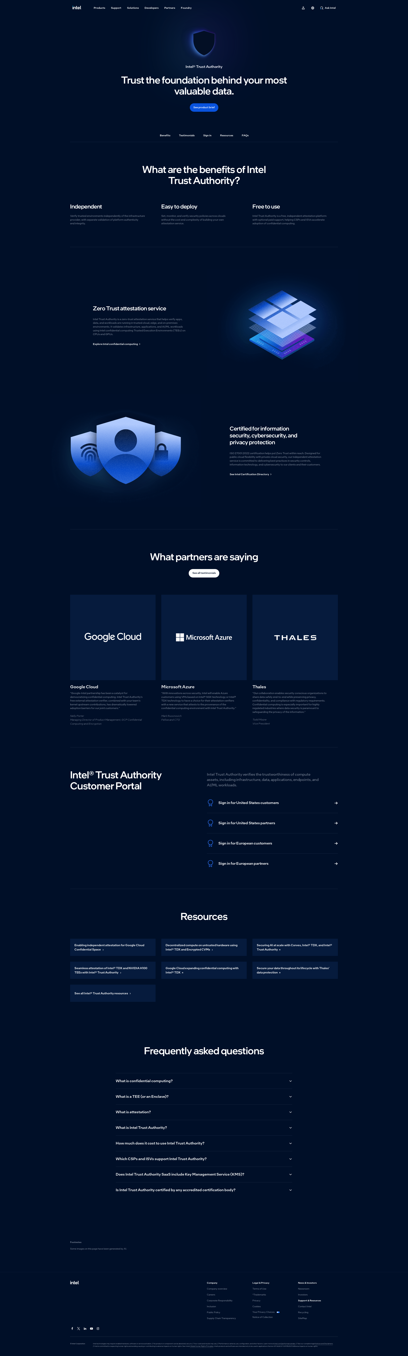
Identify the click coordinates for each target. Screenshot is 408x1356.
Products (99, 8)
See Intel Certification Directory (249, 474)
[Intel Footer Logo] (75, 1283)
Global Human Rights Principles (201, 1346)
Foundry (186, 8)
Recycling (303, 1312)
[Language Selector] (313, 8)
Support (116, 8)
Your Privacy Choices (263, 1312)
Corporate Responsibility (220, 1300)
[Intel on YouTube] (91, 1329)
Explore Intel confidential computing (115, 344)
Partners (169, 8)
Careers (211, 1294)
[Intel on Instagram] (98, 1329)
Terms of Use (259, 1288)
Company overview (217, 1288)
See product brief (204, 107)
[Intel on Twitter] (78, 1329)
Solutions (133, 8)
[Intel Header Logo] (77, 8)
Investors (303, 1294)
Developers (152, 8)
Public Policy (213, 1312)
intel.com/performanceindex (284, 1344)
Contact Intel (304, 1306)
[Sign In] (303, 8)
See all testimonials (204, 573)
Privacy (256, 1300)
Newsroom (303, 1288)
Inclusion (211, 1306)
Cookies (256, 1306)
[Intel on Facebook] (72, 1329)
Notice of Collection (262, 1317)
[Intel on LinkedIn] (85, 1329)
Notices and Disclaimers (324, 1344)
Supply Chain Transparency (221, 1318)
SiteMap (302, 1318)
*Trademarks (259, 1294)
